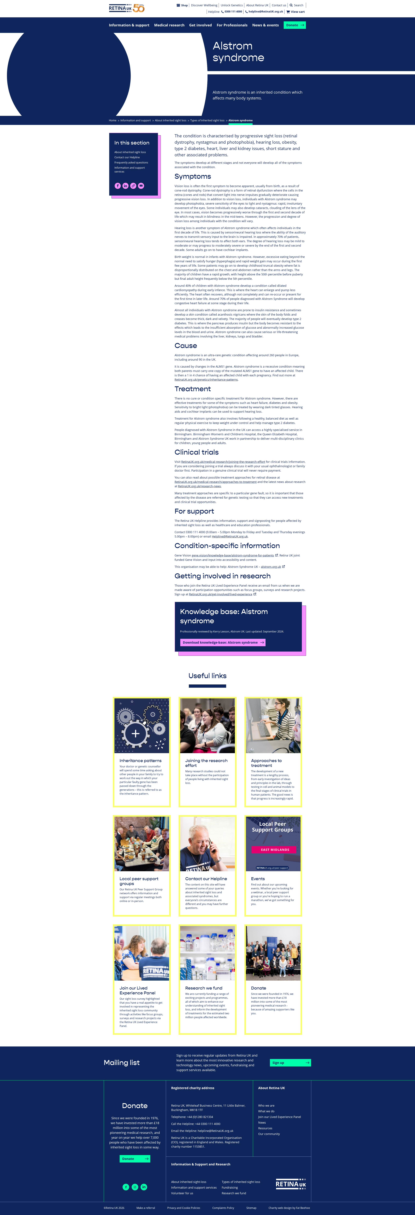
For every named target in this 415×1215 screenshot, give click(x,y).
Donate (292, 25)
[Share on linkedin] (144, 1187)
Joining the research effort (206, 763)
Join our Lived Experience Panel (137, 991)
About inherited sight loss (170, 120)
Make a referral (145, 1208)
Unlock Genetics (232, 5)
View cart (298, 12)
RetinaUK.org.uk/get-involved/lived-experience (220, 594)
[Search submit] (291, 5)
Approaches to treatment (266, 763)
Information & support (129, 25)
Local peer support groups (139, 881)
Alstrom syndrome (241, 120)
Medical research (169, 25)
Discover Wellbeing (204, 5)
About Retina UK (257, 5)
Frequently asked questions (131, 162)
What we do (266, 1111)
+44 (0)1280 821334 (200, 1117)
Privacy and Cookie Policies (183, 1208)
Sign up (278, 1062)
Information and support (135, 120)
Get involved (200, 25)
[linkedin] (125, 186)
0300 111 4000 (233, 11)
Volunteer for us (182, 1193)
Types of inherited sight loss (207, 120)
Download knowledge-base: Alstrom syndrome (220, 642)
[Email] (141, 186)
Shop (184, 5)
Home (112, 120)
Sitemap (251, 1208)
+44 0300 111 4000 (207, 1124)
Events (258, 878)
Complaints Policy (223, 1208)
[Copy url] (133, 186)
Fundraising (230, 1187)
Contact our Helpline (127, 157)
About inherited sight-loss (188, 1182)
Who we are (266, 1105)
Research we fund (203, 988)
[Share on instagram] (135, 1187)
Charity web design (280, 1208)
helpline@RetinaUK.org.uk (266, 11)
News (262, 1122)
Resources (265, 1128)
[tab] (114, 120)
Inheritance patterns (141, 760)
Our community (269, 1134)
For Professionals (232, 25)
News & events (265, 25)
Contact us (279, 5)
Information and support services (129, 169)
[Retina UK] (127, 8)
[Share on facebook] (126, 1187)
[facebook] (117, 186)
